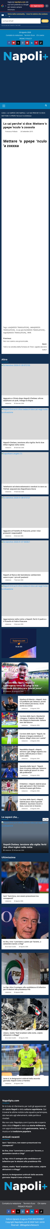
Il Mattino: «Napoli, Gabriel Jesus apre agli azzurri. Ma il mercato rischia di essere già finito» (33, 786)
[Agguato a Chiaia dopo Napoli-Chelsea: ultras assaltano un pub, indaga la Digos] (25, 379)
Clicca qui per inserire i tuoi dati (10, 25)
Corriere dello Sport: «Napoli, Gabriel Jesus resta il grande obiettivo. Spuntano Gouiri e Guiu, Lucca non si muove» (31, 802)
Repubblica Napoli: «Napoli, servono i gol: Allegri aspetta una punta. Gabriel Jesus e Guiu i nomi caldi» (33, 752)
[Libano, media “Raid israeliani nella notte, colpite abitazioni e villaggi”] (25, 1014)
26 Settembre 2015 (26, 132)
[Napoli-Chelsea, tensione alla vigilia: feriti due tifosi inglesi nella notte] (25, 424)
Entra (45, 21)
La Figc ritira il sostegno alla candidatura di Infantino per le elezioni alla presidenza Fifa (24, 988)
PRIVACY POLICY (25, 38)
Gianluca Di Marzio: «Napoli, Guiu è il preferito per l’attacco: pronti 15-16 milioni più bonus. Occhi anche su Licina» (33, 702)
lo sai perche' (21, 330)
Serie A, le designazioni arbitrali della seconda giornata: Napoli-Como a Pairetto (21, 1079)
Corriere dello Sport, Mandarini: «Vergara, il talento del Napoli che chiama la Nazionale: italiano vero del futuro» (33, 719)
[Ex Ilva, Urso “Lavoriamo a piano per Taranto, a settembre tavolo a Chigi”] (25, 923)
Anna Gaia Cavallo (10, 946)
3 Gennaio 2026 (18, 624)
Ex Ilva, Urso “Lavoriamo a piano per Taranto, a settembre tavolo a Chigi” (22, 943)
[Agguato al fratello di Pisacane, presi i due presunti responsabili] (25, 512)
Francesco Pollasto (11, 132)
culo (9, 327)
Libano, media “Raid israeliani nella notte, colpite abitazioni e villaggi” (23, 1034)
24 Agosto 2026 (35, 725)
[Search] (46, 105)
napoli (5, 332)
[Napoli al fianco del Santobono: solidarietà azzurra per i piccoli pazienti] (25, 556)
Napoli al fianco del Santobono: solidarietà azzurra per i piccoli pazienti (22, 576)
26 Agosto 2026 (18, 691)
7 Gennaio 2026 (18, 580)
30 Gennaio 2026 (19, 403)
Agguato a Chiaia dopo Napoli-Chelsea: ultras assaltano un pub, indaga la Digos (23, 399)
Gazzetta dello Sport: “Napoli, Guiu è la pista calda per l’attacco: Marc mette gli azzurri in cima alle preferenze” (33, 769)
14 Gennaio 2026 (19, 491)
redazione (8, 403)
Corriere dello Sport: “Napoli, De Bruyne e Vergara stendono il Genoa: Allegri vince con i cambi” (33, 736)
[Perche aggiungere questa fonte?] (47, 5)
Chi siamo (40, 35)
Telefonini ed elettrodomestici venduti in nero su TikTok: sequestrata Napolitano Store (25, 487)
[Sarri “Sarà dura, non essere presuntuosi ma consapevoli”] (25, 877)
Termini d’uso (29, 35)
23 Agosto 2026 (35, 741)
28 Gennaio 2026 (19, 447)
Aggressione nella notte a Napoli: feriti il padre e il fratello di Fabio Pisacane (24, 620)
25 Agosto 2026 (35, 708)
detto (32, 327)
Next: (25, 347)
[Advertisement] (25, 86)
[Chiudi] (5, 6)
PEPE (29, 332)
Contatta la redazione (14, 35)
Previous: (15, 339)
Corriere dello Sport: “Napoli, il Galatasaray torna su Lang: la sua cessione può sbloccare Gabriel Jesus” (22, 685)
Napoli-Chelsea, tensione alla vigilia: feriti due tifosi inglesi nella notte (23, 443)
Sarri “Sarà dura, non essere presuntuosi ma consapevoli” (21, 897)
